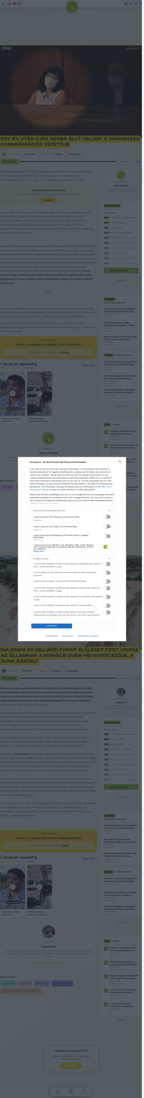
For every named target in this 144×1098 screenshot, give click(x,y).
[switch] (107, 517)
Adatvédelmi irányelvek (88, 636)
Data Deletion (52, 636)
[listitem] (72, 510)
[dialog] (72, 549)
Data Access (67, 636)
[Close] (120, 462)
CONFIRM (52, 626)
